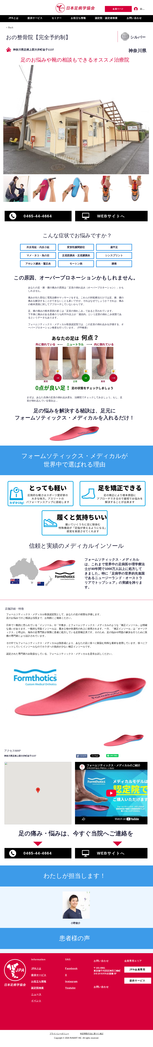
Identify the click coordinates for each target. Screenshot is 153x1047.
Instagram (71, 981)
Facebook (71, 968)
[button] (13, 18)
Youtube (70, 988)
